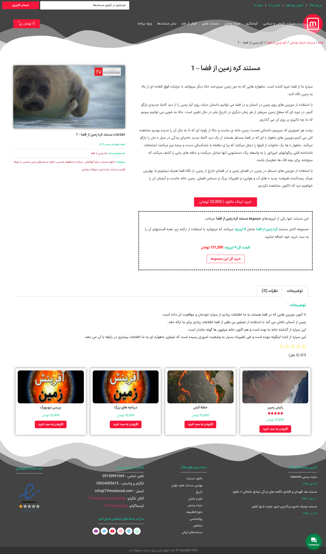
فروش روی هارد (294, 5)
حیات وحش (232, 23)
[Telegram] (128, 531)
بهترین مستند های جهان (186, 485)
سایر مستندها (166, 23)
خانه (321, 42)
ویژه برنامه (145, 23)
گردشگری (252, 23)
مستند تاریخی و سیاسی (279, 23)
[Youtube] (112, 531)
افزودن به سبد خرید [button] (275, 429)
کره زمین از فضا (276, 42)
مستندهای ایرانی (192, 532)
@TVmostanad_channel (107, 498)
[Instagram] (120, 531)
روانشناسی (196, 519)
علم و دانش (195, 498)
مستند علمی (210, 23)
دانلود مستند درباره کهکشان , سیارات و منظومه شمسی (86, 162)
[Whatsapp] (137, 531)
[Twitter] (104, 531)
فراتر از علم (189, 23)
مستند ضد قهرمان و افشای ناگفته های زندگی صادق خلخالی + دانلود (274, 492)
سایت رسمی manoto (304, 477)
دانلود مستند (194, 478)
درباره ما (258, 5)
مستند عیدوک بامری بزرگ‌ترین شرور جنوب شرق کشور (284, 506)
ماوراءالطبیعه (194, 512)
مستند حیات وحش (302, 42)
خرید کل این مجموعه (225, 259)
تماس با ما (274, 5)
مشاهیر (197, 525)
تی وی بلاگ (315, 5)
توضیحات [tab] (295, 291)
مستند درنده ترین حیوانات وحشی (100, 170)
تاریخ (199, 492)
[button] (225, 202)
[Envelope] (96, 531)
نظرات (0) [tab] (270, 291)
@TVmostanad (116, 506)
